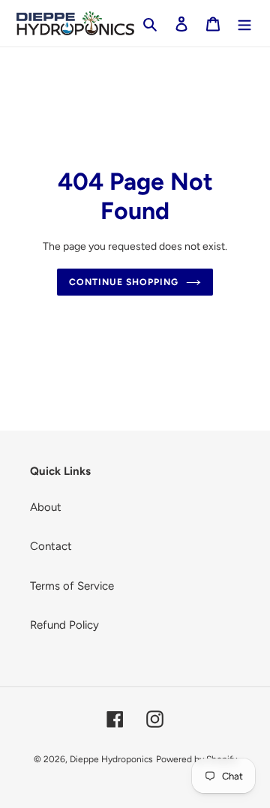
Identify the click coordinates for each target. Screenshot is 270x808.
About (46, 507)
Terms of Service (72, 586)
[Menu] (244, 24)
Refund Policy (64, 625)
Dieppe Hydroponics (111, 759)
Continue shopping (123, 281)
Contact (51, 546)
